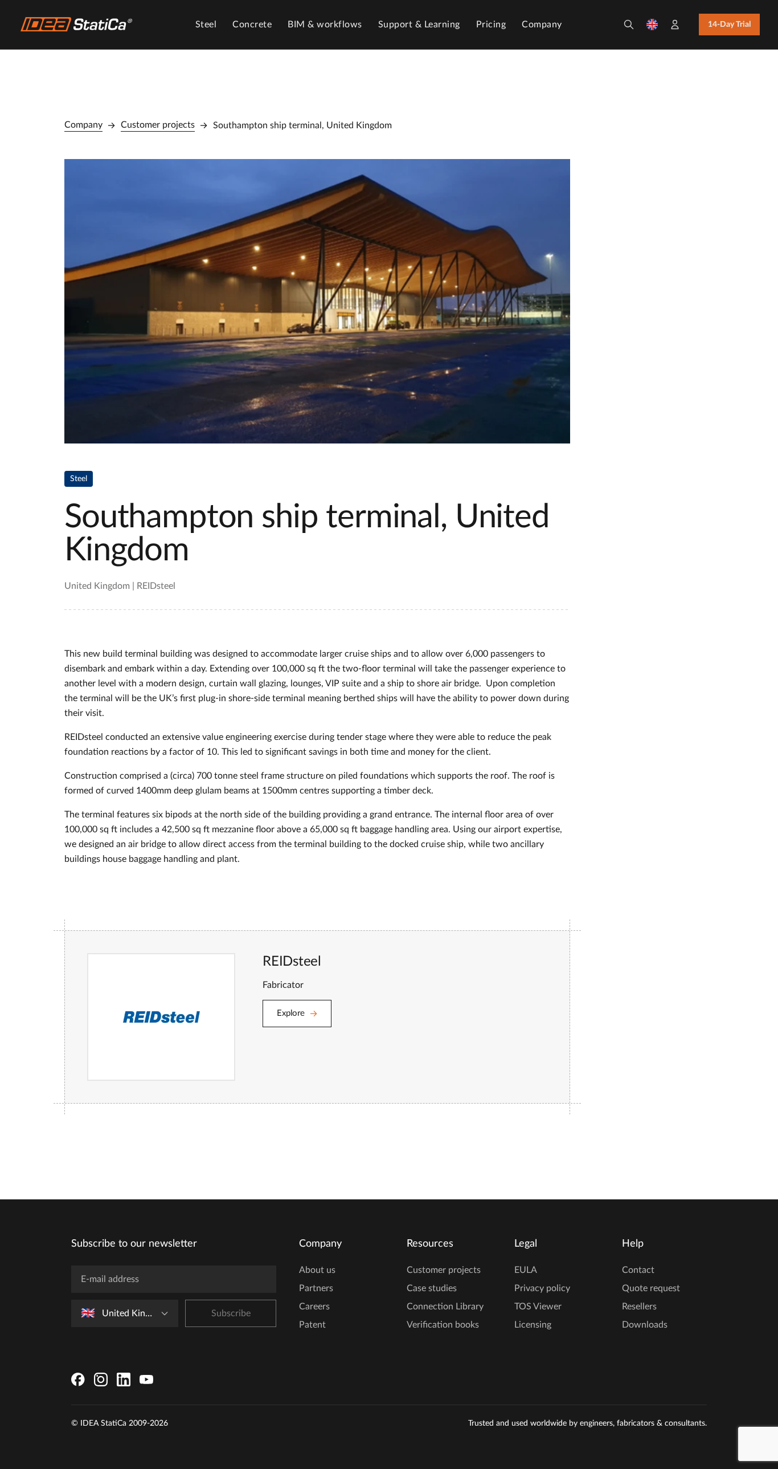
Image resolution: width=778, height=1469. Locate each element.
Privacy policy (542, 1288)
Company (542, 24)
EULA (525, 1270)
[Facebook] (78, 1379)
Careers (314, 1306)
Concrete (252, 24)
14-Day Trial (729, 25)
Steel (206, 24)
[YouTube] (146, 1379)
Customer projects (158, 124)
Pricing (491, 24)
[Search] (629, 24)
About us (317, 1270)
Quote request (651, 1288)
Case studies (432, 1288)
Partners (316, 1288)
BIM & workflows (325, 24)
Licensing (532, 1324)
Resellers (639, 1306)
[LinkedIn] (123, 1379)
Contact (638, 1270)
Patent (312, 1324)
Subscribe (231, 1313)
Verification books (443, 1324)
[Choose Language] (652, 24)
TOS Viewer (538, 1306)
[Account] (675, 24)
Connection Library (445, 1306)
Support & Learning (419, 24)
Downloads (645, 1324)
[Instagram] (101, 1379)
